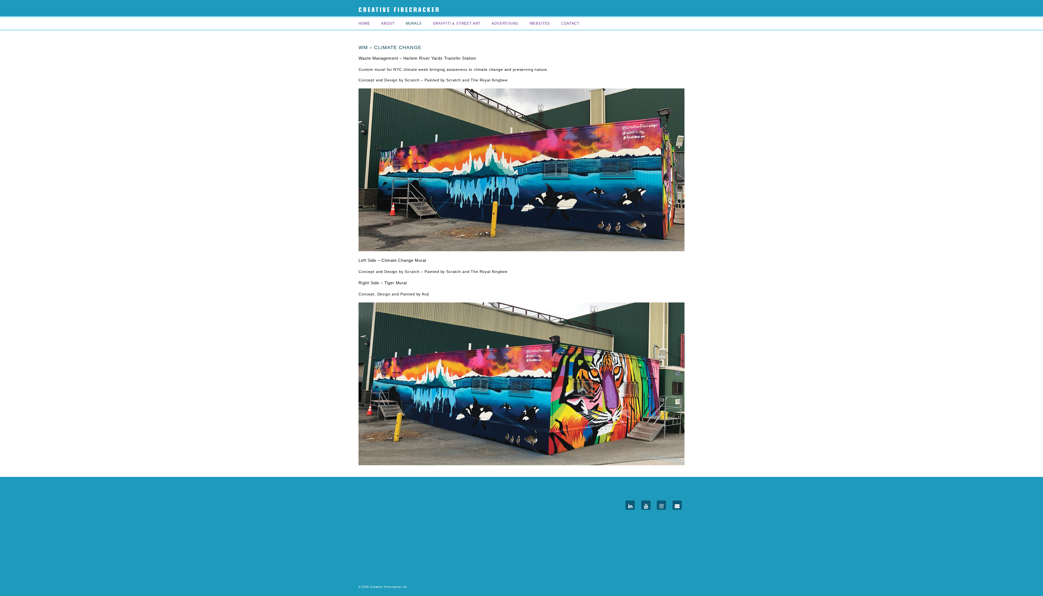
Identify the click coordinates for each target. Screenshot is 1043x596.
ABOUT (387, 23)
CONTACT (570, 23)
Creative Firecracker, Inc (388, 586)
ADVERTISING (505, 23)
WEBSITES (540, 23)
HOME (364, 23)
